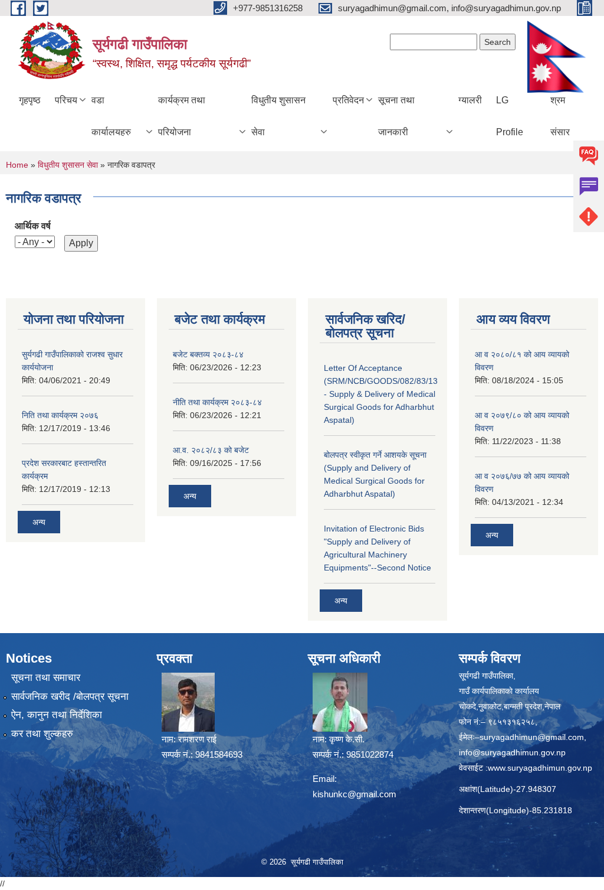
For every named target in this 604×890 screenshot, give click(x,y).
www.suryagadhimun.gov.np (540, 767)
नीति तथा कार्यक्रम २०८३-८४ (217, 402)
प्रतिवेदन (348, 100)
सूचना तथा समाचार (45, 677)
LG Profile (509, 116)
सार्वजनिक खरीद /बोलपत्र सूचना (70, 696)
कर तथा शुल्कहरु (42, 733)
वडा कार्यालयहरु (111, 116)
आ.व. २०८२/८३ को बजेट (211, 450)
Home (17, 164)
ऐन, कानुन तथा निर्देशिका (56, 715)
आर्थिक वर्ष (33, 226)
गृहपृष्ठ (30, 100)
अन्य (38, 522)
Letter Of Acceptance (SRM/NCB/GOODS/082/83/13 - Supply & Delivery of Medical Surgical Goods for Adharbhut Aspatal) (381, 394)
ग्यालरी (470, 100)
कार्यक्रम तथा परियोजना (181, 116)
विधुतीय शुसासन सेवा (278, 116)
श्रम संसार (560, 116)
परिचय (66, 100)
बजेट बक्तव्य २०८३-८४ (208, 354)
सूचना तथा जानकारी (396, 116)
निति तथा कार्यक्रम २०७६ (60, 415)
